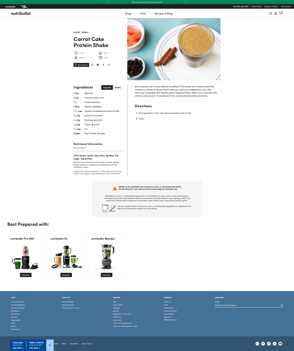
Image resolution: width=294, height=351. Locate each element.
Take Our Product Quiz (70, 308)
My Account (285, 6)
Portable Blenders (18, 308)
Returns (116, 311)
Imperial (107, 87)
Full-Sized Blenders (18, 305)
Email (217, 301)
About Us (167, 302)
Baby (13, 323)
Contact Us (117, 317)
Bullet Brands (169, 308)
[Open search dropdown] (270, 13)
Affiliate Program (170, 320)
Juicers (13, 326)
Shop (128, 13)
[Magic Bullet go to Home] (24, 6)
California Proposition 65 (122, 323)
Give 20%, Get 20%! (240, 6)
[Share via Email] (92, 64)
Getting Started (68, 305)
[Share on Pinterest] (108, 64)
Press (166, 305)
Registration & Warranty (122, 314)
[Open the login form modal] (275, 13)
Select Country (87, 343)
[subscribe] (281, 305)
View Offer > (18, 347)
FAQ (114, 302)
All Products (15, 314)
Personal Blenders (18, 302)
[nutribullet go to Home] (11, 6)
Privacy (55, 343)
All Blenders (15, 311)
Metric (118, 87)
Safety (64, 343)
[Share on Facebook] (103, 64)
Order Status (256, 6)
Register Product (271, 6)
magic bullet (15, 320)
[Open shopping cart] (280, 13)
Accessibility (74, 343)
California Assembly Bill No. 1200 (125, 326)
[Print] (97, 64)
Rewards (167, 317)
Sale (143, 13)
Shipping (116, 308)
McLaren (14, 317)
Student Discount (170, 311)
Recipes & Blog (164, 13)
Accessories (15, 329)
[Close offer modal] (50, 345)
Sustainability (169, 314)
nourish (77, 32)
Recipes (85, 32)
